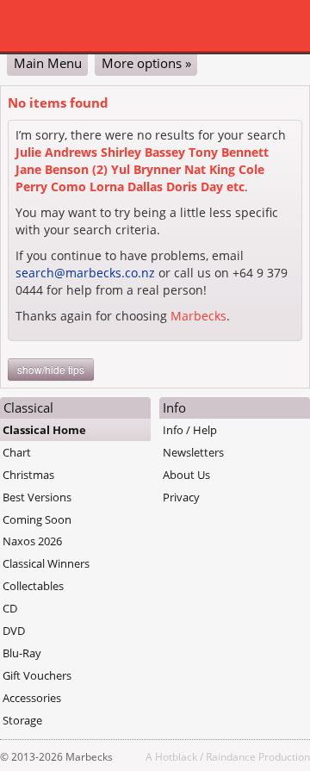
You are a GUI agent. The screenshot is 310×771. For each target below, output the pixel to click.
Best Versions (37, 497)
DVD (14, 630)
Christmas (28, 474)
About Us (186, 474)
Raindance (231, 756)
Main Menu (48, 63)
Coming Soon (37, 519)
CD (10, 608)
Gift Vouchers (37, 675)
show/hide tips (50, 369)
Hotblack (176, 756)
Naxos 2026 (32, 541)
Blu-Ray (22, 653)
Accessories (32, 698)
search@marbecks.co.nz (85, 272)
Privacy (181, 497)
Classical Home (44, 430)
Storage (22, 720)
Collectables (33, 586)
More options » (146, 63)
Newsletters (193, 452)
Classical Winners (46, 563)
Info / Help (190, 430)
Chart (17, 452)
